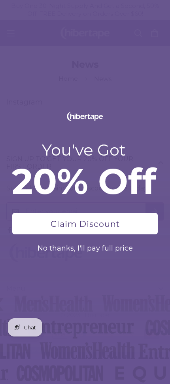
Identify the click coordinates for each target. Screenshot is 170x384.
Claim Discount (85, 224)
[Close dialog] (160, 10)
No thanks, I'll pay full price (85, 248)
